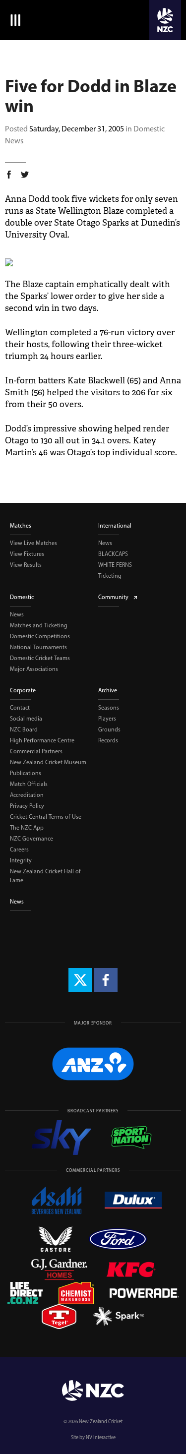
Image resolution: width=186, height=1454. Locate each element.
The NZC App (27, 827)
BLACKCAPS (113, 553)
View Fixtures (27, 553)
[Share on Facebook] (9, 176)
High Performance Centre (42, 740)
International (114, 525)
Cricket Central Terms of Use (45, 816)
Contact (20, 707)
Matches (20, 525)
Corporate (23, 690)
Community (113, 597)
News (105, 543)
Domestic (22, 597)
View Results (26, 564)
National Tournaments (38, 647)
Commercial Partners (36, 751)
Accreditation (27, 794)
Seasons (108, 707)
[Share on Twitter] (25, 176)
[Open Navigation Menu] (13, 20)
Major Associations (34, 669)
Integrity (21, 860)
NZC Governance (31, 838)
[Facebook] (106, 980)
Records (108, 740)
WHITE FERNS (115, 564)
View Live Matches (33, 543)
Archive (107, 690)
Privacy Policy (27, 805)
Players (107, 718)
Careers (19, 849)
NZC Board (24, 729)
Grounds (109, 729)
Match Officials (29, 784)
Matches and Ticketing (38, 625)
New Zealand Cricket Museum (48, 762)
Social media (26, 718)
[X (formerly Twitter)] (80, 980)
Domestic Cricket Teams (40, 658)
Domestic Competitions (40, 636)
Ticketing (110, 575)
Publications (25, 773)
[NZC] (165, 20)
